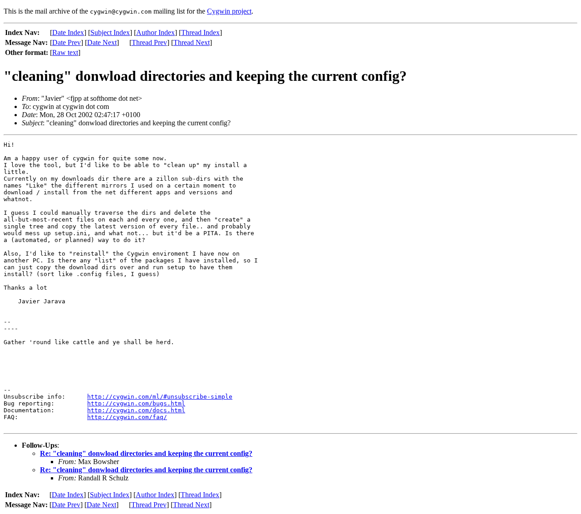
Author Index (155, 32)
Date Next (102, 42)
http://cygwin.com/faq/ (127, 417)
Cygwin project (229, 11)
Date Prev (66, 42)
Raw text (65, 52)
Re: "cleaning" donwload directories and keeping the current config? (146, 453)
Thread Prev (149, 42)
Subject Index (110, 32)
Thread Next (191, 42)
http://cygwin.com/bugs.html (136, 403)
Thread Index (200, 32)
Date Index (68, 32)
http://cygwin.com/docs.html (136, 410)
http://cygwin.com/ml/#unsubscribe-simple (159, 396)
